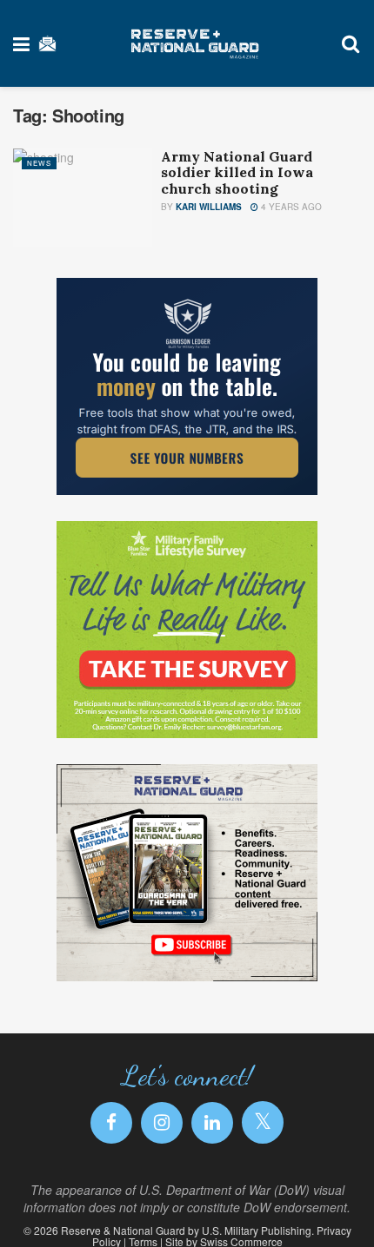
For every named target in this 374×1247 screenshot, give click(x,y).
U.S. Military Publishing (256, 1230)
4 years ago (290, 207)
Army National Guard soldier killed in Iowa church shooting (237, 172)
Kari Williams (209, 207)
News (39, 163)
